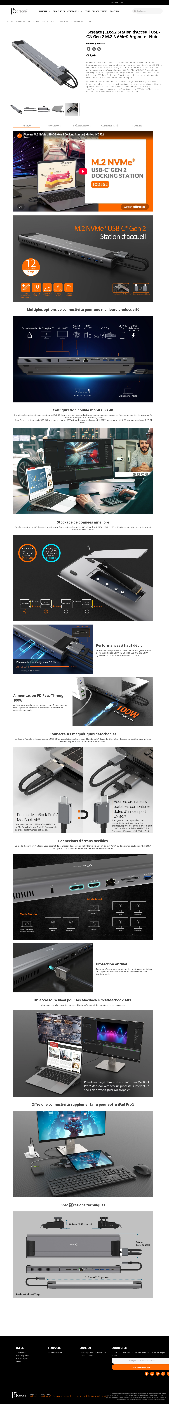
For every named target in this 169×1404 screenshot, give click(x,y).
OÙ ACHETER (59, 11)
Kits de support (22, 1358)
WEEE (18, 1361)
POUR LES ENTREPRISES (96, 11)
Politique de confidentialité (40, 1396)
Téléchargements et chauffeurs (93, 1352)
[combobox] (150, 11)
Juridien (105, 1396)
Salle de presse (22, 1355)
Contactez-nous (86, 1355)
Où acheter (21, 1352)
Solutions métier (55, 1352)
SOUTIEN (114, 11)
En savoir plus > (162, 1399)
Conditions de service (61, 1396)
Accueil (10, 21)
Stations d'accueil (23, 21)
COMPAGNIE (73, 11)
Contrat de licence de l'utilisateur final (85, 1396)
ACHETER (43, 11)
